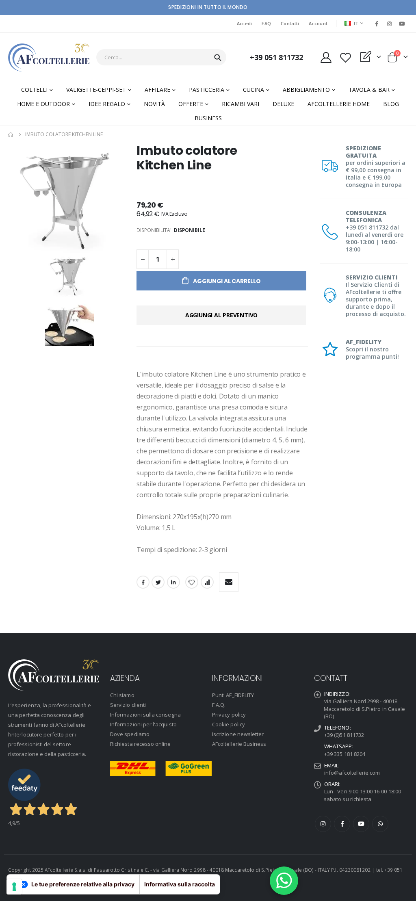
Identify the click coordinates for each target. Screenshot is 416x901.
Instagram (323, 824)
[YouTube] (402, 23)
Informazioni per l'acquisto (143, 724)
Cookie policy (228, 724)
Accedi (244, 23)
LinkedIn (173, 582)
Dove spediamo (130, 734)
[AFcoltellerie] (48, 57)
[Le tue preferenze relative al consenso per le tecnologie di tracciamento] (14, 887)
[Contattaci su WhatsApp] (284, 880)
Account (318, 23)
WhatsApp (380, 824)
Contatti (290, 23)
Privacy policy (229, 714)
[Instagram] (389, 23)
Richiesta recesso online (140, 743)
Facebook (143, 582)
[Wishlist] (345, 57)
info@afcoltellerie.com (352, 772)
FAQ (266, 23)
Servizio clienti (128, 704)
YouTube (361, 824)
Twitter (158, 582)
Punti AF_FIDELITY (233, 695)
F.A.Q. (218, 704)
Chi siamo (122, 695)
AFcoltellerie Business (239, 743)
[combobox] (161, 57)
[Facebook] (376, 23)
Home (11, 134)
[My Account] (325, 57)
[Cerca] (217, 57)
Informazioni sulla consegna (145, 714)
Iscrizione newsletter (238, 734)
